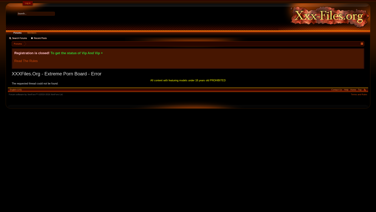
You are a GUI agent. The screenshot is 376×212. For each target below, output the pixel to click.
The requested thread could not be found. (35, 83)
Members (31, 33)
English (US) (16, 90)
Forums (18, 33)
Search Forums (19, 38)
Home (353, 90)
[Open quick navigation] (362, 43)
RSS (364, 89)
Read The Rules (26, 61)
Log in (28, 3)
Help (346, 90)
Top (360, 90)
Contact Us (336, 90)
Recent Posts (40, 38)
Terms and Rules (359, 94)
